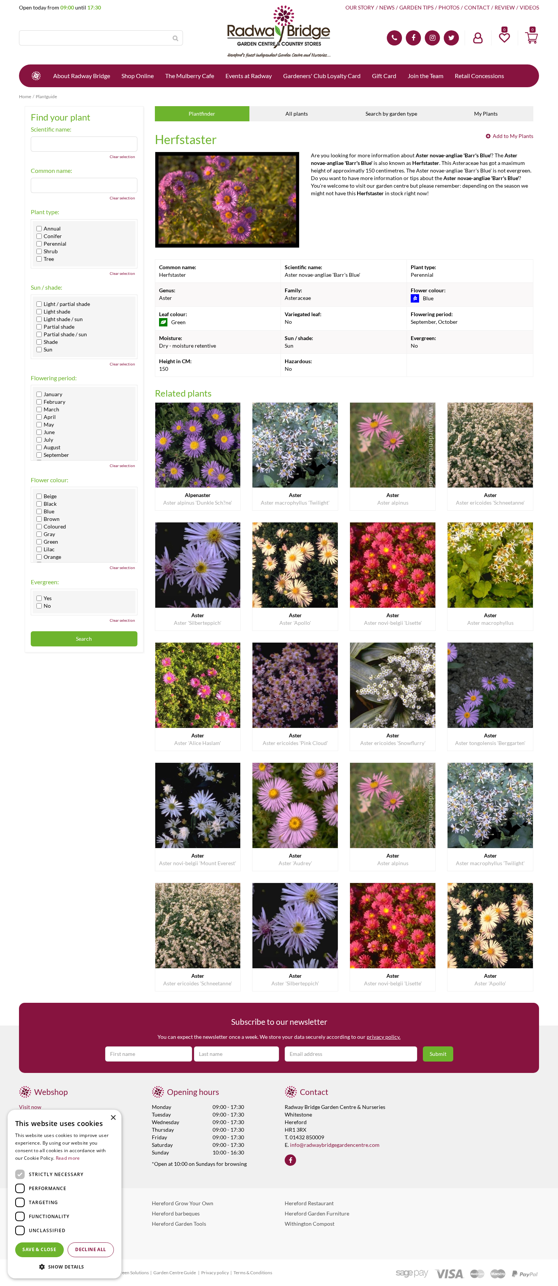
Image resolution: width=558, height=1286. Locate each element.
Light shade (57, 311)
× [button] (113, 1118)
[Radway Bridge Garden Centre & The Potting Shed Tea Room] (279, 32)
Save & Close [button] (39, 1249)
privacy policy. (383, 1037)
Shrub (51, 251)
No (47, 605)
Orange (52, 557)
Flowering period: (54, 378)
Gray (49, 534)
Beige (50, 496)
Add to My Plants (513, 136)
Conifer (53, 236)
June (49, 432)
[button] (64, 1266)
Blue (49, 511)
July (48, 439)
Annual (52, 228)
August (52, 447)
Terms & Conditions (252, 1272)
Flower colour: (49, 480)
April (50, 417)
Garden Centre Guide (175, 1272)
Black (50, 504)
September (56, 455)
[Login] (477, 37)
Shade (51, 342)
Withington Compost (309, 1223)
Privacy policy (215, 1272)
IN (432, 37)
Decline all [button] (90, 1249)
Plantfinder (202, 113)
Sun (48, 349)
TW (451, 37)
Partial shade (59, 326)
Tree (49, 259)
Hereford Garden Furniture (317, 1213)
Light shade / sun (63, 319)
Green (51, 541)
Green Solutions (133, 1272)
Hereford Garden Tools (179, 1223)
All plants (296, 113)
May (49, 424)
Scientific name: (51, 129)
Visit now (30, 1107)
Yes (48, 598)
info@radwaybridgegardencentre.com (335, 1145)
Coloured (55, 526)
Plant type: (45, 212)
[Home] (36, 75)
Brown (52, 519)
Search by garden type (391, 113)
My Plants (486, 113)
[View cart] (531, 37)
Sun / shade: (46, 287)
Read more (68, 1158)
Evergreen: (45, 582)
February (54, 402)
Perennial (55, 243)
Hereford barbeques (176, 1213)
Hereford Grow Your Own (182, 1203)
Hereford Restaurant (309, 1203)
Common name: (51, 170)
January (53, 394)
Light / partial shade (67, 304)
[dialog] (64, 1194)
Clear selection (122, 156)
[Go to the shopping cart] (531, 37)
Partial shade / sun (65, 334)
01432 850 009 (394, 37)
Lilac (49, 549)
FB (413, 37)
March (51, 409)
